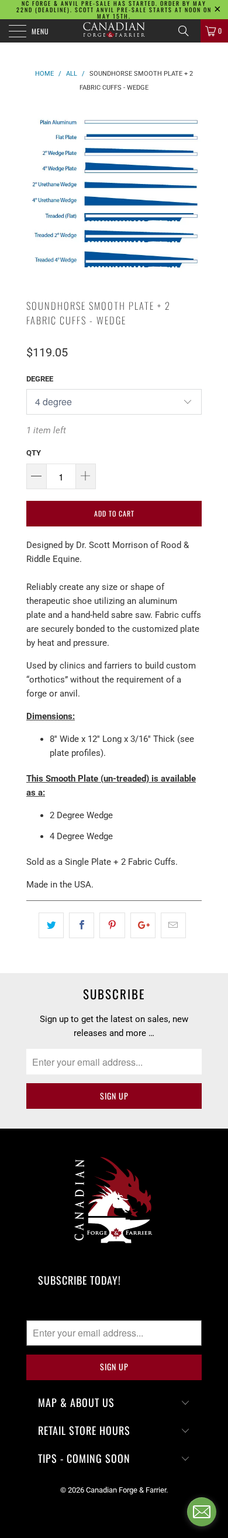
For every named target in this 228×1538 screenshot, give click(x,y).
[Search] (187, 31)
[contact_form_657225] (201, 1511)
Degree (39, 378)
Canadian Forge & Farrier (126, 1490)
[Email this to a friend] (173, 925)
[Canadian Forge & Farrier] (114, 31)
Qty (33, 452)
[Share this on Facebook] (81, 925)
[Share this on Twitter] (51, 925)
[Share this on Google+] (143, 925)
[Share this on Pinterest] (112, 925)
